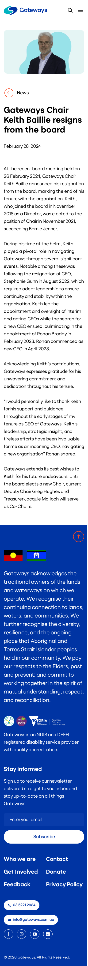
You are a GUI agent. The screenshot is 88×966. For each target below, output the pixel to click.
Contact (57, 859)
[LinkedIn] (48, 934)
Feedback (17, 885)
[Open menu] (80, 10)
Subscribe (44, 836)
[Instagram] (21, 934)
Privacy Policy (64, 885)
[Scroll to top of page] (78, 536)
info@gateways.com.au (33, 919)
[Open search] (70, 10)
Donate (56, 872)
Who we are (20, 859)
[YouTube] (34, 934)
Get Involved (21, 872)
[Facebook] (8, 934)
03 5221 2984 (24, 905)
